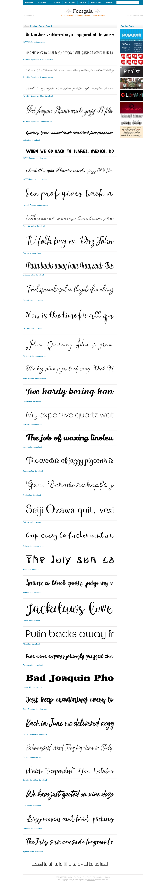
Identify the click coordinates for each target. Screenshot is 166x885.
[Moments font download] (70, 827)
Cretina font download (32, 495)
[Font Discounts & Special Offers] (131, 65)
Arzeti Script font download (34, 226)
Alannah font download (32, 593)
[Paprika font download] (70, 251)
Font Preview (70, 2)
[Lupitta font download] (70, 619)
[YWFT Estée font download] (70, 40)
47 (97, 864)
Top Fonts (56, 2)
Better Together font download (35, 709)
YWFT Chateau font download (35, 158)
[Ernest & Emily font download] (70, 733)
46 (91, 864)
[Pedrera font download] (70, 520)
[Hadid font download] (70, 568)
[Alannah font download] (70, 591)
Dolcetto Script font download (35, 780)
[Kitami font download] (70, 642)
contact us (91, 880)
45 (86, 864)
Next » (104, 864)
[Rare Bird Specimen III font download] (70, 75)
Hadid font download (31, 570)
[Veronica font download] (70, 445)
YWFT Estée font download (34, 42)
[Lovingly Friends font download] (70, 203)
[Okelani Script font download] (70, 354)
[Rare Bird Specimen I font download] (70, 119)
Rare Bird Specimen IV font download (38, 59)
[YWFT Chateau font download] (70, 156)
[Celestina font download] (70, 327)
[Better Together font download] (70, 707)
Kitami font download (31, 644)
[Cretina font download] (70, 493)
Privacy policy (98, 877)
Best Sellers (42, 2)
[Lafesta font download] (70, 400)
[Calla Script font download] (70, 544)
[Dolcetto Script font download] (70, 778)
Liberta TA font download (33, 687)
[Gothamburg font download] (131, 137)
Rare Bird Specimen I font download (37, 121)
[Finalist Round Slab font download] (131, 77)
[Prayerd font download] (70, 755)
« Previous (37, 864)
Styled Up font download (33, 851)
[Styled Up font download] (70, 849)
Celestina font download (32, 329)
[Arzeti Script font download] (70, 224)
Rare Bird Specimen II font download (38, 96)
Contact (107, 877)
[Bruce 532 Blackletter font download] (131, 125)
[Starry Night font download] (131, 53)
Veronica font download (32, 447)
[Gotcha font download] (70, 803)
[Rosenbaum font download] (131, 113)
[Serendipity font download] (70, 298)
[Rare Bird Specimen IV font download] (70, 57)
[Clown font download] (131, 101)
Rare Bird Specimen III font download (38, 77)
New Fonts (29, 2)
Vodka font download (31, 140)
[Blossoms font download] (70, 469)
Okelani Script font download (34, 356)
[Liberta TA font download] (70, 685)
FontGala (68, 877)
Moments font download (32, 828)
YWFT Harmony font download (35, 179)
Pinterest (109, 2)
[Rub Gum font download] (131, 41)
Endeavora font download (33, 275)
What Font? (87, 877)
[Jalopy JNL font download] (131, 89)
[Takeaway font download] (70, 663)
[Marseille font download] (70, 422)
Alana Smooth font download (34, 379)
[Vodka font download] (70, 138)
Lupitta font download (31, 621)
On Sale (83, 2)
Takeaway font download (33, 665)
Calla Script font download (33, 546)
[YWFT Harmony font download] (70, 177)
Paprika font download (32, 253)
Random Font (96, 2)
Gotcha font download (32, 805)
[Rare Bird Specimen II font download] (70, 94)
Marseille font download (32, 424)
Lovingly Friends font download (35, 205)
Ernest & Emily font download (35, 735)
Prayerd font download (32, 757)
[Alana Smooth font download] (70, 377)
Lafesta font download (32, 402)
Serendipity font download (33, 300)
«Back (26, 26)
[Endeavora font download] (70, 273)
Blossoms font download (33, 471)
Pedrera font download (32, 522)
